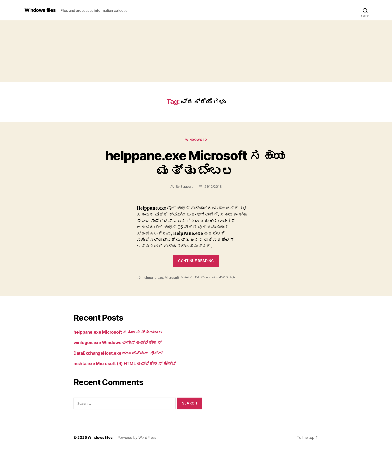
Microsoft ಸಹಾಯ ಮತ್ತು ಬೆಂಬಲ (187, 278)
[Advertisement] (196, 51)
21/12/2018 (213, 186)
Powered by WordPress (136, 437)
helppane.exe (153, 278)
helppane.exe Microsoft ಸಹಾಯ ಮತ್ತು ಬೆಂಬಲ (196, 163)
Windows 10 (196, 140)
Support (186, 186)
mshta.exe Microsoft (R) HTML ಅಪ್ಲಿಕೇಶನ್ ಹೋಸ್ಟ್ (125, 363)
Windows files (40, 10)
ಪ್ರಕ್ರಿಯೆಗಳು (223, 278)
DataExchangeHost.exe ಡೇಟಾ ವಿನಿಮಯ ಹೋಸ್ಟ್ (118, 353)
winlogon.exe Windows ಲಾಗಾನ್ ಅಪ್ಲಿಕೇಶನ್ (117, 342)
